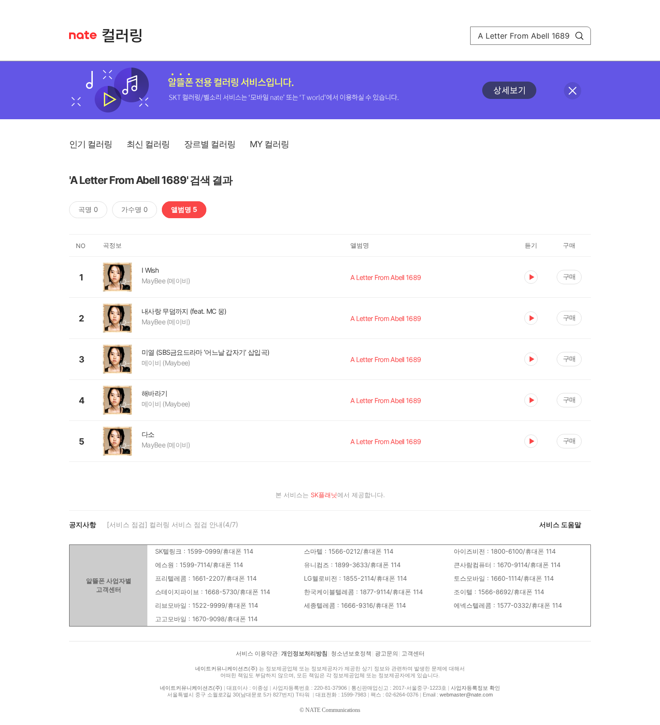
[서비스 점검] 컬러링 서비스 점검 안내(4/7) (172, 524)
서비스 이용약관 (257, 653)
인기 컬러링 (90, 144)
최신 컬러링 (148, 144)
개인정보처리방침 (304, 653)
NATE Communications (332, 710)
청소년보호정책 (351, 653)
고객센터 (413, 653)
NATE (83, 35)
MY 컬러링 (269, 144)
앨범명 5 (184, 209)
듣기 (531, 277)
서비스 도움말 (560, 524)
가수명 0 (134, 209)
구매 (569, 276)
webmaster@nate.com (466, 694)
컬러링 (126, 35)
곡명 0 (88, 209)
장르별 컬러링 (209, 144)
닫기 (572, 90)
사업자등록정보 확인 (475, 688)
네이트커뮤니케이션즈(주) (226, 668)
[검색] (579, 36)
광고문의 (386, 653)
